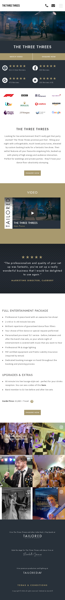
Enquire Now (32, 173)
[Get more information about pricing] (31, 401)
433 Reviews (44, 70)
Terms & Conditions (33, 585)
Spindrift (50, 591)
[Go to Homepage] (11, 5)
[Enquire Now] (53, 5)
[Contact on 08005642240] (47, 5)
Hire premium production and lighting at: (32, 568)
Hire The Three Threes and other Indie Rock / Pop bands (31, 532)
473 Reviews (14, 82)
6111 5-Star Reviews (17, 70)
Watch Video (16, 56)
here (44, 385)
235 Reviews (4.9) (46, 82)
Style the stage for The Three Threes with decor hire (31, 550)
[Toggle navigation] (61, 6)
